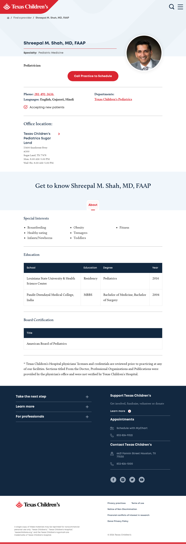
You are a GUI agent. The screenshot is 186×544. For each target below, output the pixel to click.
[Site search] (171, 7)
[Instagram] (123, 480)
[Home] (8, 18)
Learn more (25, 406)
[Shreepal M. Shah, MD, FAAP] (29, 7)
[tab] (93, 205)
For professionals (30, 416)
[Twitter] (132, 480)
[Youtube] (142, 480)
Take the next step (31, 396)
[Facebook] (113, 480)
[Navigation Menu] (180, 7)
